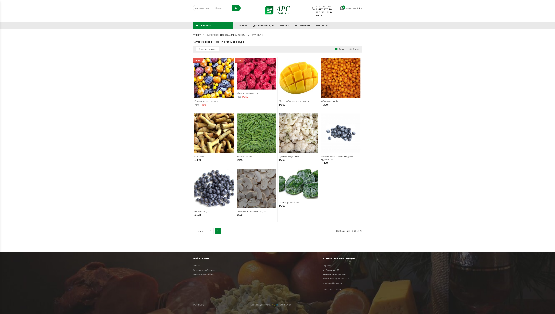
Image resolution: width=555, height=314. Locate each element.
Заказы (196, 265)
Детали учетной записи (204, 270)
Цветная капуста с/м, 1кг (291, 156)
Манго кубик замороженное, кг (294, 101)
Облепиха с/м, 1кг (330, 101)
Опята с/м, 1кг (201, 156)
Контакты (322, 25)
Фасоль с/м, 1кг (244, 156)
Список (356, 49)
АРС (202, 304)
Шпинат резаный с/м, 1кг (291, 202)
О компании (302, 25)
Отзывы (284, 25)
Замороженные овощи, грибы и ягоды (226, 35)
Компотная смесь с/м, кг (206, 101)
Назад (200, 231)
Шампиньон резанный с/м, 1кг (251, 211)
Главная (242, 25)
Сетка (341, 49)
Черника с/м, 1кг (202, 211)
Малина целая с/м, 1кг (248, 93)
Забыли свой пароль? (203, 274)
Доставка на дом (263, 25)
